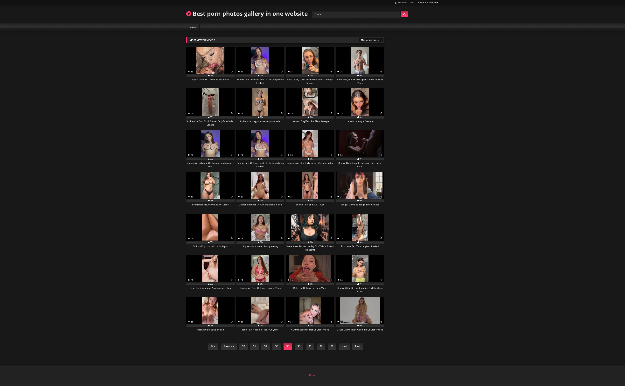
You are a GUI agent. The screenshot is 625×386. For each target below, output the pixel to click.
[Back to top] (614, 376)
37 (320, 346)
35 (298, 346)
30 (243, 346)
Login (421, 2)
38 (332, 346)
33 (276, 346)
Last (357, 346)
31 (254, 346)
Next (344, 346)
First (212, 346)
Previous (229, 346)
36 (309, 346)
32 (265, 346)
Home (193, 27)
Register (433, 2)
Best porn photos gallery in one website (249, 14)
